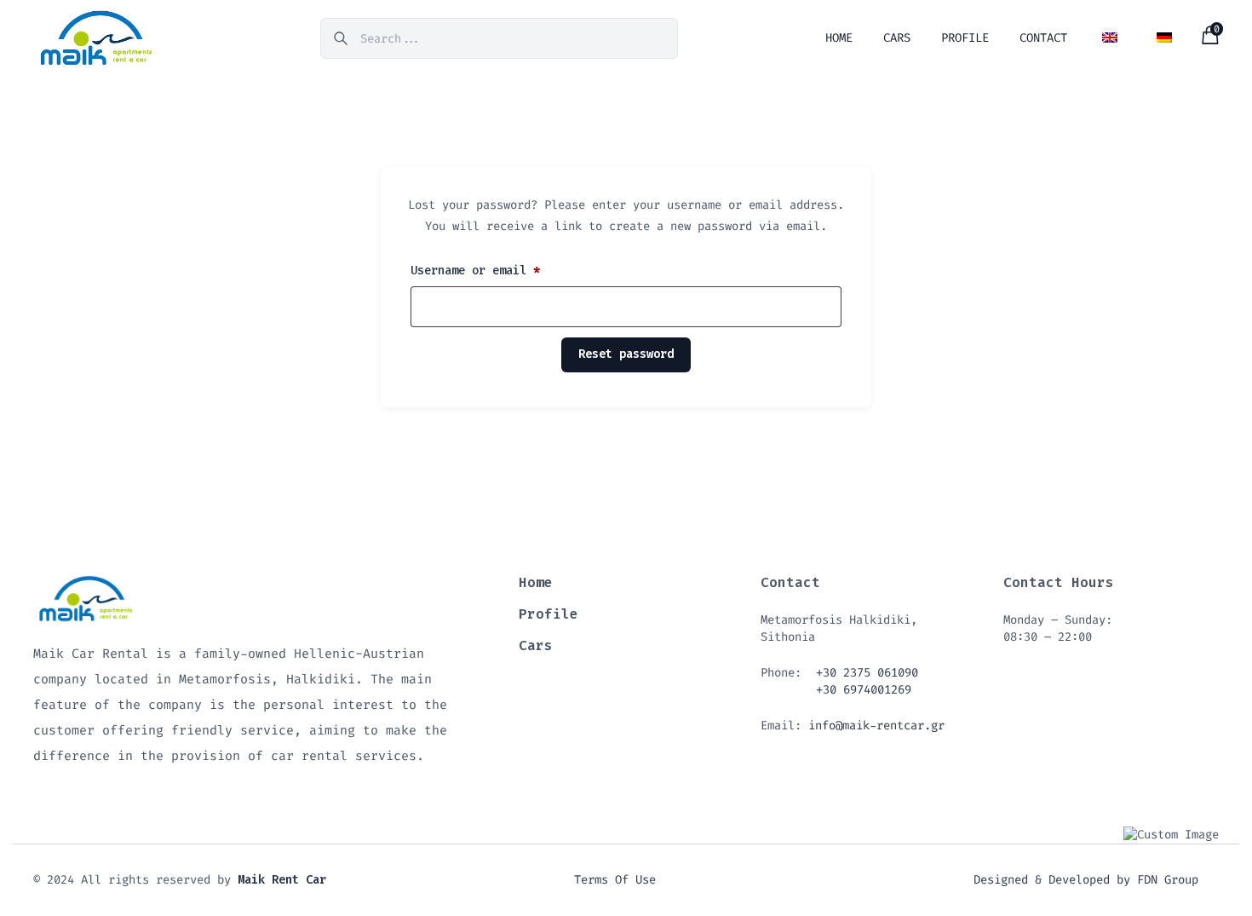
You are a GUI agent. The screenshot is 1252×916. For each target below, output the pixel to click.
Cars (896, 38)
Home (839, 38)
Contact (1043, 38)
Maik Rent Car (282, 880)
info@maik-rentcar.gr (876, 725)
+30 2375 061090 (867, 673)
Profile (965, 38)
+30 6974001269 (863, 690)
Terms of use (615, 880)
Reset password (626, 354)
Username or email (478, 272)
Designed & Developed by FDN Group (1085, 880)
